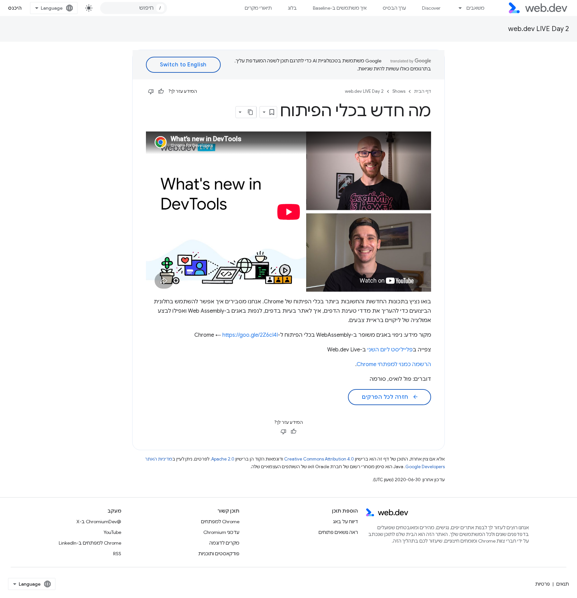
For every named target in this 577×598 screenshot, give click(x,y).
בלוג (292, 8)
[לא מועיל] (151, 91)
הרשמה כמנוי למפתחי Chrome (394, 364)
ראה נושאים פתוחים (338, 532)
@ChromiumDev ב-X (98, 522)
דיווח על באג (345, 522)
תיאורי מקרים (258, 8)
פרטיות (542, 584)
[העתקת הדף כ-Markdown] (250, 112)
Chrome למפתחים (220, 522)
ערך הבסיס (394, 8)
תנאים (562, 584)
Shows (398, 91)
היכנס (15, 8)
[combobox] (133, 8)
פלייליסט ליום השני (390, 349)
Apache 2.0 (222, 459)
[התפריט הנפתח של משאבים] (457, 8)
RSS (117, 554)
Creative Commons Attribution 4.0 (319, 459)
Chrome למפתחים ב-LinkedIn (90, 543)
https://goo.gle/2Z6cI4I (250, 335)
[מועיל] (161, 91)
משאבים (475, 8)
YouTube (112, 532)
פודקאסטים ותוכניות (218, 554)
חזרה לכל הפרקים (390, 397)
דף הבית (422, 91)
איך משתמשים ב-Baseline (340, 8)
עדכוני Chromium (221, 532)
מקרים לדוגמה (224, 543)
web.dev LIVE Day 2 (538, 29)
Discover (431, 8)
